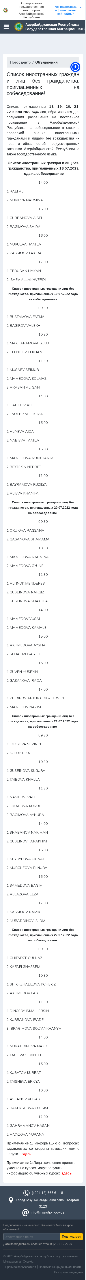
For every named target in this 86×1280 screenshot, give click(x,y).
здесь (26, 1154)
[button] (43, 10)
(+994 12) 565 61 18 (47, 1193)
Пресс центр (20, 62)
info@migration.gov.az (47, 1212)
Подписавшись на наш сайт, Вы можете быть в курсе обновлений (38, 1227)
